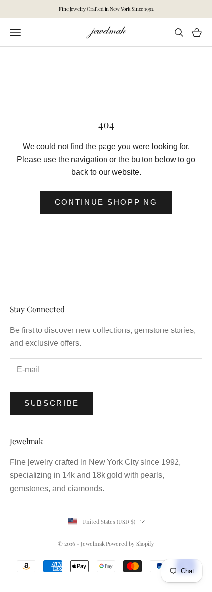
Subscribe (51, 403)
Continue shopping (106, 202)
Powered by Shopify (130, 543)
